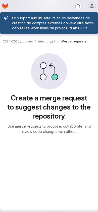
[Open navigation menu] (14, 6)
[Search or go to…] (78, 6)
